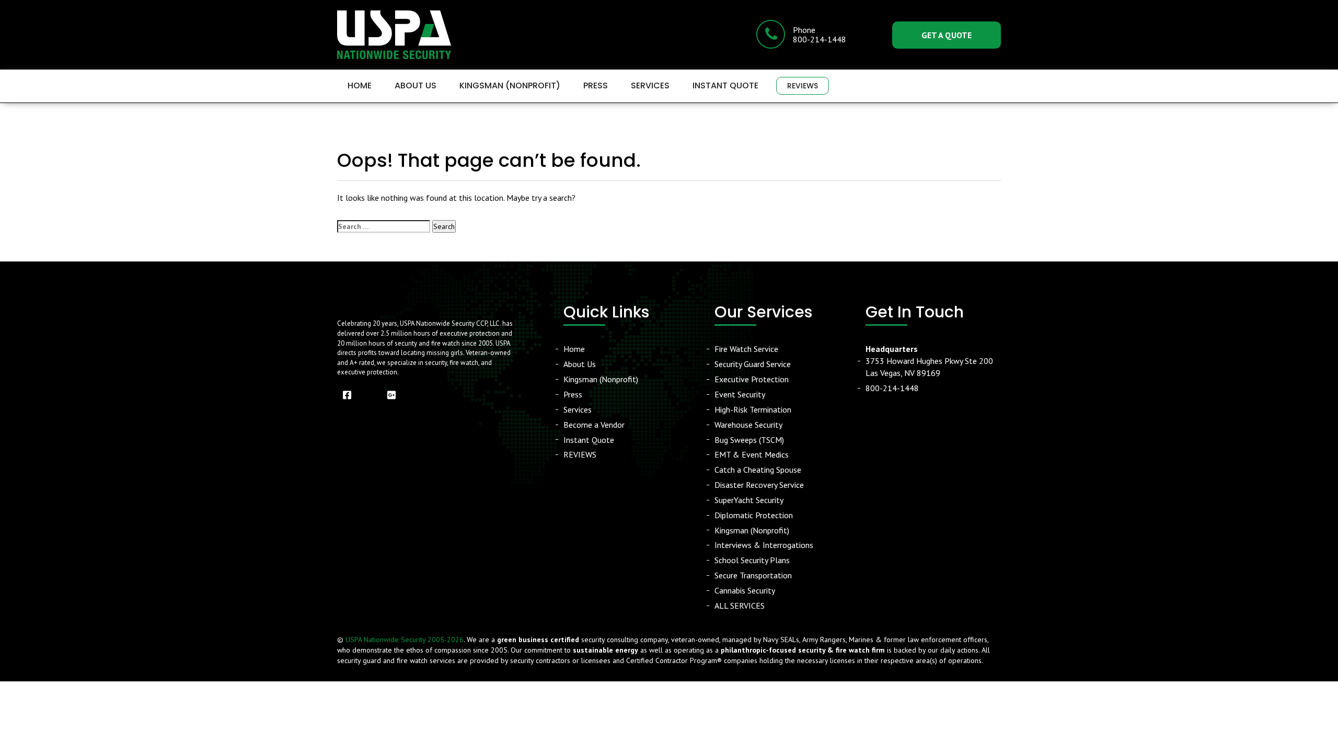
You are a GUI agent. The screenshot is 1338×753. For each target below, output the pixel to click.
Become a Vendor (594, 424)
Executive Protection (751, 379)
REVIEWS (802, 86)
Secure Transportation (753, 575)
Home (360, 85)
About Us (415, 85)
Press (595, 85)
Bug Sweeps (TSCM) (749, 440)
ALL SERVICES (739, 605)
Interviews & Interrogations (763, 545)
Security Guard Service (752, 364)
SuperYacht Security (748, 500)
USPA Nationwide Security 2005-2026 (404, 639)
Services (650, 85)
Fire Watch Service (746, 349)
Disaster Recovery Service (759, 485)
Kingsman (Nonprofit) (509, 85)
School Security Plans (752, 560)
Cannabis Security (744, 590)
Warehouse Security (748, 424)
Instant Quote (725, 85)
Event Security (739, 394)
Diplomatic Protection (753, 515)
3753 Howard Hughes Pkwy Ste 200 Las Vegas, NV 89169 (929, 361)
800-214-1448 (892, 388)
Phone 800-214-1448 (819, 34)
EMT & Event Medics (751, 454)
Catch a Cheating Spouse (757, 469)
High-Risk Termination (752, 409)
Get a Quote (946, 35)
